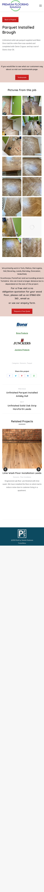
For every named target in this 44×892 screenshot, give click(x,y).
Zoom (18, 448)
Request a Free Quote (22, 311)
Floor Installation (25, 477)
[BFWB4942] (11, 247)
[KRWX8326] (32, 125)
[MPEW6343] (32, 166)
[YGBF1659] (11, 105)
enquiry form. (28, 303)
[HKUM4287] (11, 186)
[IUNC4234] (32, 146)
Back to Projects (10, 20)
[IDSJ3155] (11, 146)
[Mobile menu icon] (40, 5)
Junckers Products (22, 350)
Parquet (29, 363)
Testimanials (22, 77)
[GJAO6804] (11, 166)
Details (25, 448)
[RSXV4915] (11, 125)
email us (24, 298)
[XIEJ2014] (32, 247)
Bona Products (22, 333)
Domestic (23, 363)
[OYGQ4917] (11, 227)
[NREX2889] (32, 186)
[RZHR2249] (32, 227)
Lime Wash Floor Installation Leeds (22, 473)
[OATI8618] (11, 206)
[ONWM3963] (32, 206)
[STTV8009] (32, 105)
